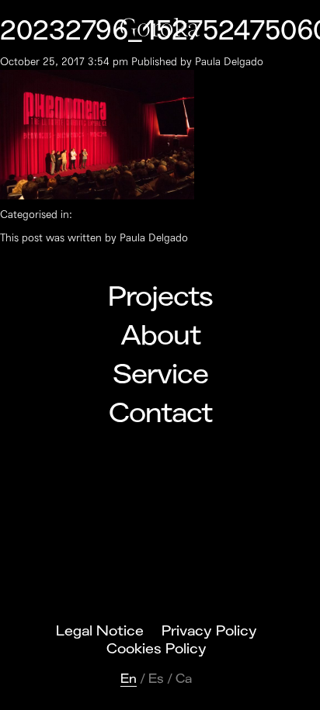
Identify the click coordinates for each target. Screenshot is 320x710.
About (160, 336)
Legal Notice (100, 631)
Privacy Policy (209, 631)
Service (160, 374)
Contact (160, 413)
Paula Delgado (229, 61)
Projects (160, 297)
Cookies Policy (156, 649)
